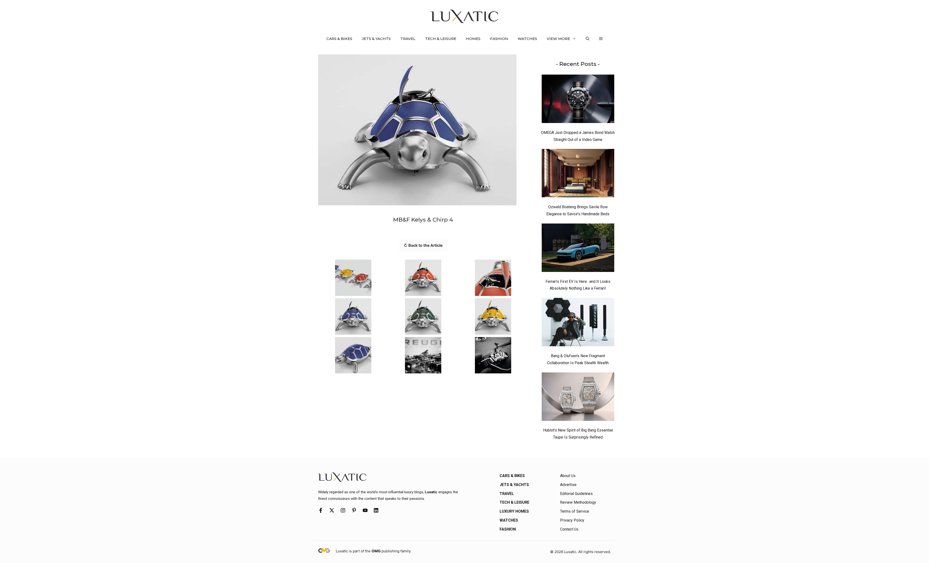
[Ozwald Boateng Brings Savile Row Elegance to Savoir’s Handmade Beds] (578, 174)
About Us (568, 475)
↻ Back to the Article (423, 245)
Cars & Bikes (339, 38)
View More (558, 38)
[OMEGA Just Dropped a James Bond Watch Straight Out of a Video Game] (578, 100)
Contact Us (569, 529)
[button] (587, 38)
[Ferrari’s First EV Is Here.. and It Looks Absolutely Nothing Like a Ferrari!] (578, 249)
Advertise (568, 484)
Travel (407, 38)
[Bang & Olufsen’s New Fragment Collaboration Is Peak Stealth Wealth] (578, 323)
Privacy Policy (572, 520)
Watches (527, 38)
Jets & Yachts (376, 38)
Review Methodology (578, 502)
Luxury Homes (514, 511)
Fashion (499, 38)
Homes (473, 38)
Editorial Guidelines (576, 493)
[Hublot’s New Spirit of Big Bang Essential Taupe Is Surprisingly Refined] (578, 397)
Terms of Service (574, 511)
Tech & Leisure (440, 38)
